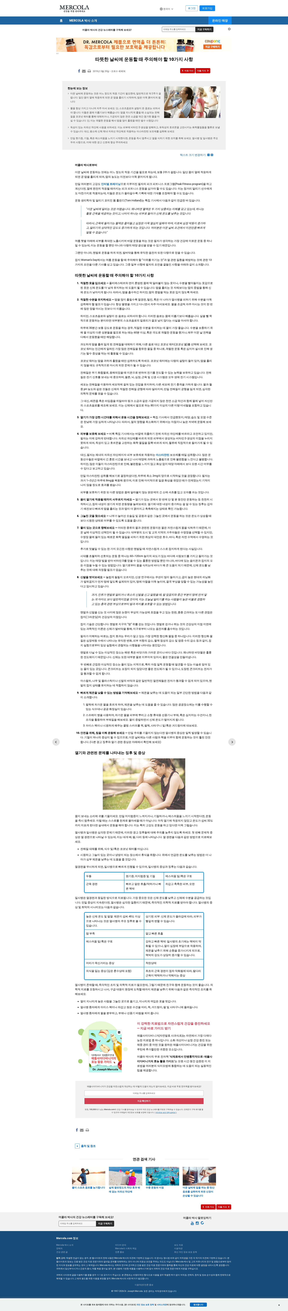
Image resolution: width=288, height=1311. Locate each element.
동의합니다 (198, 1305)
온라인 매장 (220, 20)
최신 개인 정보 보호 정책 (185, 1252)
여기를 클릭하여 (104, 1275)
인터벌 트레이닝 (111, 184)
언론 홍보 (119, 1252)
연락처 (59, 1248)
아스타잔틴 (162, 454)
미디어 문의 (120, 1245)
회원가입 (207, 8)
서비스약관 (162, 1305)
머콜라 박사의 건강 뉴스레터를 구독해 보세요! (107, 29)
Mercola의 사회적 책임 (125, 1248)
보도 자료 (178, 1245)
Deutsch (165, 14)
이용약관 (178, 1248)
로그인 (192, 8)
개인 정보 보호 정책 (145, 1305)
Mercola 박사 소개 (83, 20)
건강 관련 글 (62, 1252)
